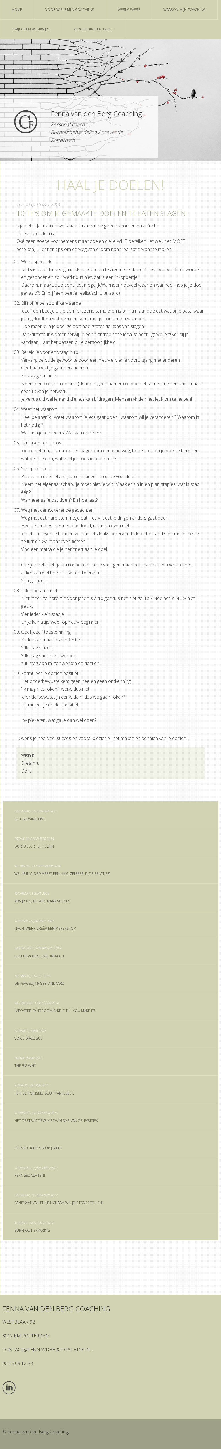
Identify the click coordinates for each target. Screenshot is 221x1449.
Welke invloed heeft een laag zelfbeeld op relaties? (62, 870)
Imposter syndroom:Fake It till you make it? (54, 1007)
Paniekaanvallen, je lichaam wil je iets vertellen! (58, 1199)
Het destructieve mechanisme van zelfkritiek (56, 1117)
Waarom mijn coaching (184, 9)
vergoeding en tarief (93, 29)
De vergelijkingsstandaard (39, 979)
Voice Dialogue (30, 1034)
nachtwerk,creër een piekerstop (45, 925)
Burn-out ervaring (33, 1226)
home (17, 9)
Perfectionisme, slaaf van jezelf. (44, 1089)
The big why (28, 1062)
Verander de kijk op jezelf (38, 1147)
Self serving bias (35, 815)
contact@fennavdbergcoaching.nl (47, 1349)
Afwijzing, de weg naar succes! (42, 897)
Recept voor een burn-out (39, 952)
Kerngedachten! (35, 1172)
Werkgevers (129, 9)
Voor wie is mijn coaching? (69, 9)
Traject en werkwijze (31, 29)
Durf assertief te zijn (34, 842)
